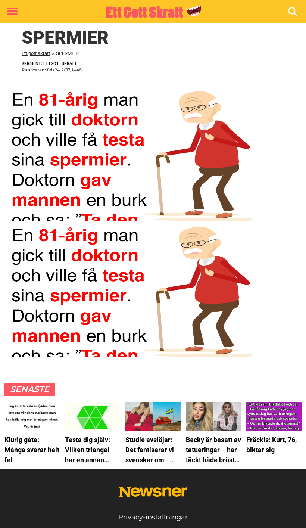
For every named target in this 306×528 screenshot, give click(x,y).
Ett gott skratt (36, 53)
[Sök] (293, 11)
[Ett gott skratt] (150, 11)
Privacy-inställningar (153, 517)
